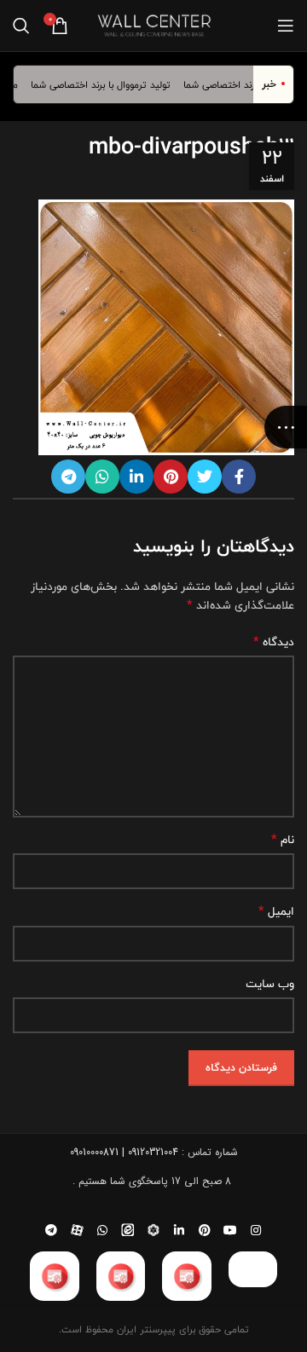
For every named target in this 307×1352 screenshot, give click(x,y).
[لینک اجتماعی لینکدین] (136, 476)
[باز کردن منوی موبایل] (286, 26)
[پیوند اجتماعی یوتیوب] (230, 1230)
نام (282, 839)
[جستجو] (21, 26)
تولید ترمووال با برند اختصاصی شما (107, 84)
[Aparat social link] (77, 1230)
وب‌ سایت (270, 983)
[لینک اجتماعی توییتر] (205, 476)
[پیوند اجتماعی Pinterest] (171, 476)
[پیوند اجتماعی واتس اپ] (102, 476)
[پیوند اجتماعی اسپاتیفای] (153, 1230)
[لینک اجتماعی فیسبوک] (239, 476)
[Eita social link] (128, 1230)
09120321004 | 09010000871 (124, 1152)
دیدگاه (273, 642)
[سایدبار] (285, 427)
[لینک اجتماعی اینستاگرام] (256, 1230)
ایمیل (276, 911)
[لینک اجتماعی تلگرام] (68, 476)
